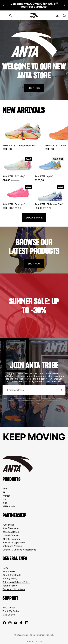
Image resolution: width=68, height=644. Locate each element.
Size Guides (9, 614)
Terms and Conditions (14, 589)
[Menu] (3, 15)
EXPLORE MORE (34, 217)
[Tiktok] (21, 623)
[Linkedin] (27, 623)
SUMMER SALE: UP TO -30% (34, 306)
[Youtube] (15, 623)
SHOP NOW (34, 88)
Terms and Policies (34, 641)
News (5, 567)
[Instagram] (10, 623)
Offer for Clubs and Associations (19, 549)
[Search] (10, 15)
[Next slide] (64, 5)
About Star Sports (12, 575)
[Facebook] (4, 623)
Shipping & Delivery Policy (16, 582)
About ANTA (9, 571)
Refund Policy (10, 585)
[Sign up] (60, 390)
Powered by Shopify (45, 635)
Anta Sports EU (28, 635)
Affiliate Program (11, 539)
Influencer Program (12, 546)
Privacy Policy (10, 578)
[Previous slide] (3, 5)
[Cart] (64, 15)
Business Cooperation (14, 542)
